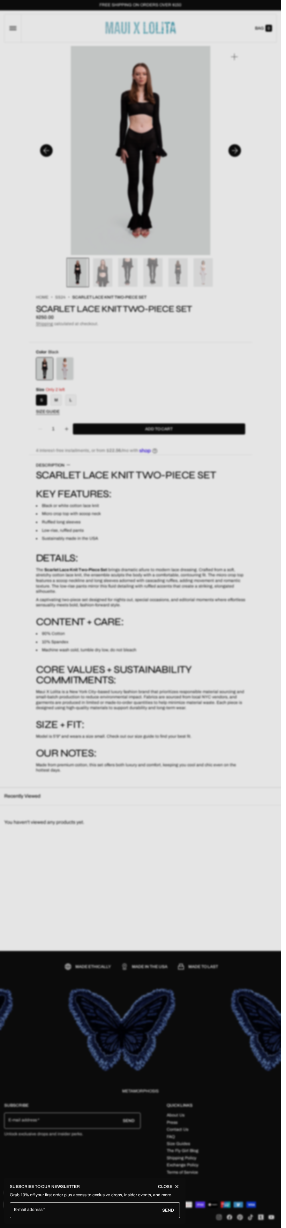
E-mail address (28, 1209)
